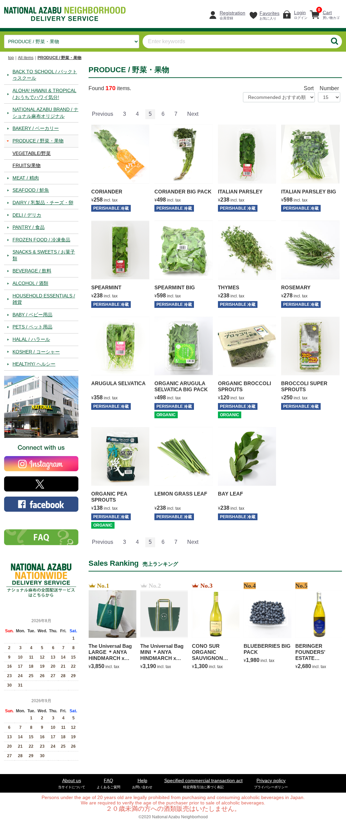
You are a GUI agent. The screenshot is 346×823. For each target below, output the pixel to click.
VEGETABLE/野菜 (32, 153)
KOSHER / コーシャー (36, 351)
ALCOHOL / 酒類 (30, 283)
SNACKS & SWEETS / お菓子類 (44, 255)
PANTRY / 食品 (29, 227)
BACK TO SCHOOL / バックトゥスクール (45, 75)
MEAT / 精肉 (26, 177)
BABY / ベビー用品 (32, 314)
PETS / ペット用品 (32, 326)
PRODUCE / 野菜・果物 (59, 57)
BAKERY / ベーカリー (36, 128)
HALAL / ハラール (31, 339)
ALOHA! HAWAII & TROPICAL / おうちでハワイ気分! (44, 93)
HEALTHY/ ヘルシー (34, 364)
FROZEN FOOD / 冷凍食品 (41, 239)
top (11, 57)
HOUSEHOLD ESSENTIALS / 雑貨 (44, 299)
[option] (110, 627)
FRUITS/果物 (27, 165)
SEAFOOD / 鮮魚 (31, 190)
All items (25, 57)
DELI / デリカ (27, 214)
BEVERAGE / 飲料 (32, 270)
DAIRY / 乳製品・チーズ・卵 (43, 202)
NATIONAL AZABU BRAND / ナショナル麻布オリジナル (45, 113)
